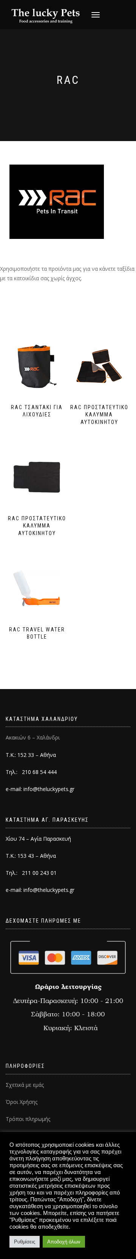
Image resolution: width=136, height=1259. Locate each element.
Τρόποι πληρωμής (28, 1118)
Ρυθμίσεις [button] (24, 1242)
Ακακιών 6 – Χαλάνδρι (33, 737)
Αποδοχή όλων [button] (63, 1242)
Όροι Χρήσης (21, 1101)
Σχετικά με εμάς (25, 1084)
